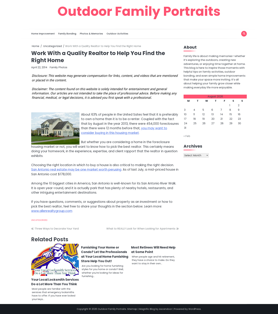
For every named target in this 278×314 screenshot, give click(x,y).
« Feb (187, 136)
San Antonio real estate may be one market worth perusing (76, 169)
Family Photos (58, 67)
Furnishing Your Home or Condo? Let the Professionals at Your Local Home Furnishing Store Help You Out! (104, 254)
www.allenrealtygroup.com (51, 211)
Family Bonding (67, 33)
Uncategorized (39, 220)
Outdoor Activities (117, 33)
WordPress (194, 309)
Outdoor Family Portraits (139, 11)
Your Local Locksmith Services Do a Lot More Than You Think (55, 281)
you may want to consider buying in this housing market (124, 130)
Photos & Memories (91, 33)
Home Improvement (43, 33)
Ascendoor (165, 309)
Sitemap (132, 309)
